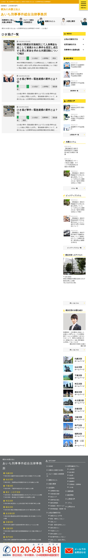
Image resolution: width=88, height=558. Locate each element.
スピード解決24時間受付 (28, 21)
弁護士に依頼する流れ (55, 470)
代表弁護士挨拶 (54, 494)
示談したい (53, 522)
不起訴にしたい (54, 531)
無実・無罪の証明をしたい (58, 525)
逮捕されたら (50, 21)
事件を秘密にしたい (56, 534)
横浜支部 (9, 507)
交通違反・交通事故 (75, 484)
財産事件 (71, 478)
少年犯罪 (71, 469)
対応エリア (53, 497)
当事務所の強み (54, 491)
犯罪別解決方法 (70, 44)
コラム (22, 58)
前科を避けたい (54, 528)
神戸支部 (9, 537)
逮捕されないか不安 (56, 516)
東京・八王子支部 (13, 492)
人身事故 (45, 58)
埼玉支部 (9, 501)
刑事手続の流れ (54, 500)
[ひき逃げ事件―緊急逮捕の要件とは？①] (8, 116)
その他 (71, 487)
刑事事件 (45, 117)
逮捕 (24, 120)
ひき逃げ (35, 58)
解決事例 (70, 495)
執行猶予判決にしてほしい (58, 537)
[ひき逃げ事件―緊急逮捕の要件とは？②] (8, 81)
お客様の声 (71, 499)
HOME (50, 466)
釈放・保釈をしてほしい (57, 519)
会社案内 (51, 488)
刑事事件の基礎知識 (72, 50)
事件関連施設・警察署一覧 (58, 509)
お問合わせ (71, 506)
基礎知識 (70, 491)
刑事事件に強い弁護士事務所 (8, 21)
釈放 (54, 58)
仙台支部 (9, 479)
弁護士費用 (70, 21)
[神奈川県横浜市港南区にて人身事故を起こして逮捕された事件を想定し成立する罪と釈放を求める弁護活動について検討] (8, 50)
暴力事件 (71, 472)
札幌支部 (9, 473)
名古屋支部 (10, 513)
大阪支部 (9, 528)
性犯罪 (71, 475)
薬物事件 (71, 481)
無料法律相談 (54, 503)
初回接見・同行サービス (57, 506)
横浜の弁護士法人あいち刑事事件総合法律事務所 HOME (21, 28)
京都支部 (9, 522)
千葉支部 (9, 486)
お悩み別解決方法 (71, 39)
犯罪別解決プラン (73, 466)
